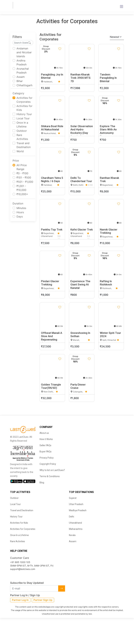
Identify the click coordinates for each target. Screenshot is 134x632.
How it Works (46, 439)
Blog (42, 482)
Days (20, 216)
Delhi (71, 516)
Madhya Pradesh (77, 510)
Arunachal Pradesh (23, 70)
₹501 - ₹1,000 (25, 181)
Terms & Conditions (50, 476)
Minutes (21, 208)
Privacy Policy (47, 458)
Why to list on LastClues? (52, 470)
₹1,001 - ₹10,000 (21, 188)
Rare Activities (22, 137)
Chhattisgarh (24, 85)
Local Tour (23, 118)
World (20, 151)
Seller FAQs (45, 445)
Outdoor (22, 130)
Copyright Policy (48, 464)
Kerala (72, 535)
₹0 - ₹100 (22, 173)
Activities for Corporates (24, 99)
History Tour (24, 114)
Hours (20, 212)
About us (44, 433)
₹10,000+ (22, 194)
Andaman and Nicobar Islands (24, 52)
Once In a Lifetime (22, 124)
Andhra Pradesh (21, 62)
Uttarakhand (75, 523)
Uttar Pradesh (76, 504)
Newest (114, 36)
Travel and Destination (24, 145)
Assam (21, 76)
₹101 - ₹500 (24, 177)
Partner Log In (20, 600)
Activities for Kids (24, 108)
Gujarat (72, 498)
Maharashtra (75, 529)
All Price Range (22, 167)
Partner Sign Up (43, 600)
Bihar (20, 81)
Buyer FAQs (45, 451)
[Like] (59, 49)
